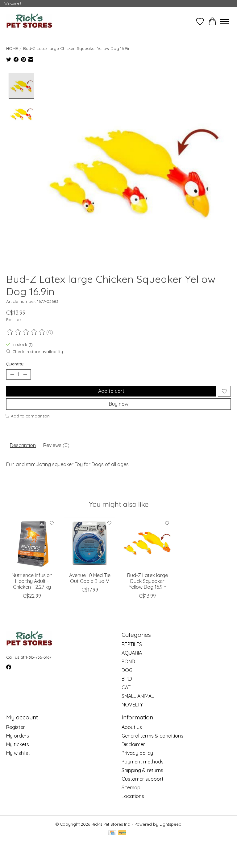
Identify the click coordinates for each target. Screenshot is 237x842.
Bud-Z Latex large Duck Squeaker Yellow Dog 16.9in (147, 581)
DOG (127, 670)
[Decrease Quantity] (12, 375)
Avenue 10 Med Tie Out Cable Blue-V (89, 578)
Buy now (118, 404)
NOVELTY (132, 705)
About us (132, 727)
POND (128, 661)
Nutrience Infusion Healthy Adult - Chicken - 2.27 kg (32, 581)
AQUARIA (132, 653)
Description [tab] (23, 445)
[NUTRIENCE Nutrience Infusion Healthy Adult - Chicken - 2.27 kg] (32, 543)
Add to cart (111, 391)
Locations (133, 796)
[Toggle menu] (224, 21)
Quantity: (15, 363)
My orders (17, 736)
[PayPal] (122, 833)
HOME (12, 48)
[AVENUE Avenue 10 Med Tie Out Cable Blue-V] (89, 543)
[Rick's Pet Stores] (29, 21)
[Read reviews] (26, 332)
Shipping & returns (142, 770)
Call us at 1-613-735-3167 (29, 657)
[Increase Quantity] (25, 375)
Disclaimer (133, 744)
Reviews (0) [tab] (56, 445)
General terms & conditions (152, 736)
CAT (126, 687)
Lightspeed (170, 824)
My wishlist (18, 753)
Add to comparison (30, 415)
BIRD (127, 679)
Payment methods (143, 762)
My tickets (17, 744)
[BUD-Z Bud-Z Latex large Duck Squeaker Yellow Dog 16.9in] (147, 543)
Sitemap (131, 787)
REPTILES (132, 644)
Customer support (143, 779)
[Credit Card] (112, 833)
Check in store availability (37, 351)
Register (15, 727)
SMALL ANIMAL (138, 696)
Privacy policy (137, 753)
